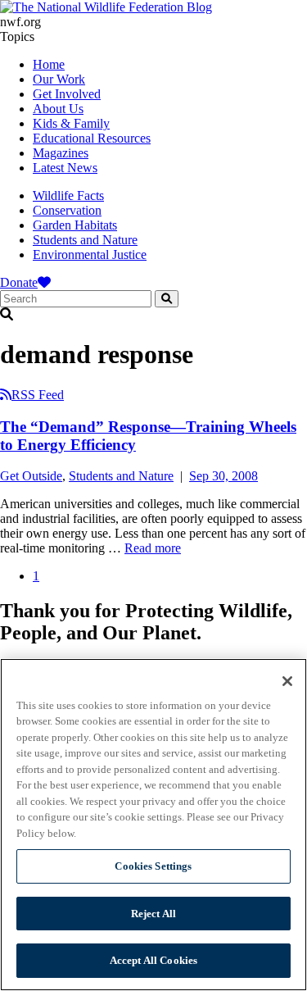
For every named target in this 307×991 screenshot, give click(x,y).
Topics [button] (17, 36)
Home (49, 64)
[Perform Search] (166, 298)
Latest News (65, 168)
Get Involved (67, 94)
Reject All (153, 913)
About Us (58, 109)
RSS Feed (37, 395)
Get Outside (31, 476)
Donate (19, 282)
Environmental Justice (90, 254)
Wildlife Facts (68, 195)
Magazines (60, 153)
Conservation (67, 210)
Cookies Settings (153, 866)
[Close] (287, 681)
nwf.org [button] (20, 22)
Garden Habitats (75, 225)
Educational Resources (92, 138)
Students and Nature (85, 240)
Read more (152, 548)
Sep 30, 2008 (223, 476)
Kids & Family (71, 123)
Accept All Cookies (153, 960)
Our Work (59, 79)
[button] (153, 314)
